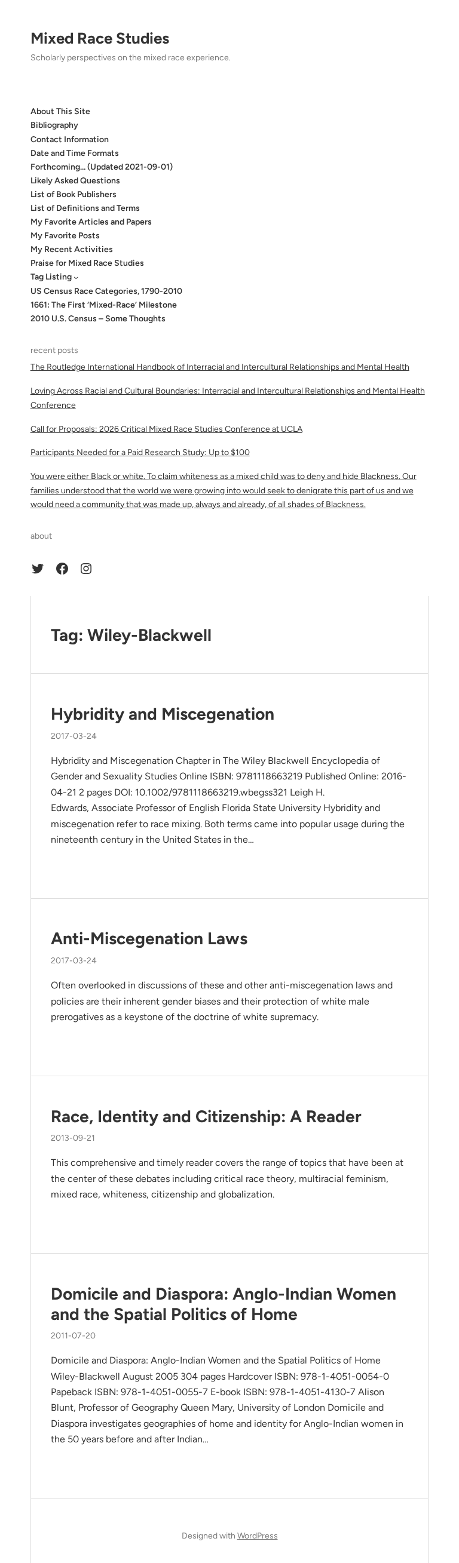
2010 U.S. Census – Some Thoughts (98, 319)
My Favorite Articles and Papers (91, 222)
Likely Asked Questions (75, 181)
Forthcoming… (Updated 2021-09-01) (101, 167)
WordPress (257, 1536)
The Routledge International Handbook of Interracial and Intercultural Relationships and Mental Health (219, 367)
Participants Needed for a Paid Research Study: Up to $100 (140, 452)
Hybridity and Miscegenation (162, 714)
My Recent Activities (71, 249)
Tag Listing (51, 277)
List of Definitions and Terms (85, 208)
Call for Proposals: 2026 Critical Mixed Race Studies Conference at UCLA (166, 429)
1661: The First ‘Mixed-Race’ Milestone (103, 305)
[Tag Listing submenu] (76, 277)
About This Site (60, 111)
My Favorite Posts (65, 236)
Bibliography (54, 125)
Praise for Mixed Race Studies (87, 263)
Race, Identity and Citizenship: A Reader (206, 1116)
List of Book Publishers (73, 194)
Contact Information (69, 139)
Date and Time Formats (74, 153)
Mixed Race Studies (99, 38)
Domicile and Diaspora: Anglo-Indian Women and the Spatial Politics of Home (223, 1304)
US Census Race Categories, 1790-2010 (106, 291)
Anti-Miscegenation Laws (149, 938)
